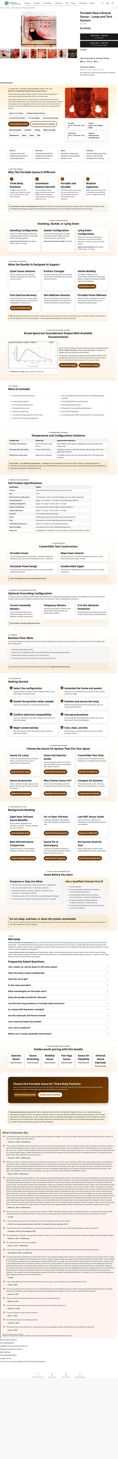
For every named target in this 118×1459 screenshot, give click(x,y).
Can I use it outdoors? (19, 1027)
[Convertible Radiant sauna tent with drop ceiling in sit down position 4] (42, 53)
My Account (52, 1377)
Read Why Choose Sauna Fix (55, 793)
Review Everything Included (25, 1095)
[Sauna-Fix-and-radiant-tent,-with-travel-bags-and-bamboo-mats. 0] (4, 53)
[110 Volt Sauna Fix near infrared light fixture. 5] (52, 53)
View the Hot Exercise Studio (55, 772)
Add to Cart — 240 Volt (99, 44)
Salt (67, 3)
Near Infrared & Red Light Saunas (23, 8)
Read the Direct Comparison (55, 858)
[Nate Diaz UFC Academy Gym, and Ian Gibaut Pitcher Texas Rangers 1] (15, 53)
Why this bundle (15, 130)
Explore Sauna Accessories (21, 793)
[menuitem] (114, 8)
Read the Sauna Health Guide (90, 858)
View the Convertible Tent (88, 772)
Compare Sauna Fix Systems (89, 793)
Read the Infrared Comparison (56, 833)
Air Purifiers (47, 3)
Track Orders (66, 1377)
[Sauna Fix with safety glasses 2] (25, 53)
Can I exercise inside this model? (24, 1021)
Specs (24, 135)
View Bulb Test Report (68, 365)
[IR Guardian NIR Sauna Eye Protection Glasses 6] (62, 53)
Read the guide (16, 1063)
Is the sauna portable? (19, 985)
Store (8, 8)
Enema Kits (83, 3)
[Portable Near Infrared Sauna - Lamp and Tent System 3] (34, 53)
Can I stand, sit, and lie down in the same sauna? (32, 966)
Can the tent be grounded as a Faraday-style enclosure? (36, 1003)
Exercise (37, 3)
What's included (49, 130)
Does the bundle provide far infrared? (27, 997)
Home (2, 8)
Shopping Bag (79, 1377)
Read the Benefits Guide (20, 833)
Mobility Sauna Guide (87, 286)
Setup (32, 135)
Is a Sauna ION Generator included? (26, 1009)
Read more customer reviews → (13, 1334)
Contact (92, 3)
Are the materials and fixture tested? (27, 1015)
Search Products (38, 1377)
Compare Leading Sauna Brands (23, 858)
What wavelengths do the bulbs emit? (27, 991)
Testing (37, 130)
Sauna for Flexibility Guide (21, 308)
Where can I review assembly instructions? (30, 1033)
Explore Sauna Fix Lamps (20, 772)
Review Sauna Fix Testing (89, 365)
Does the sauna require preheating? (26, 972)
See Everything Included (19, 124)
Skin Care (58, 3)
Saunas (27, 3)
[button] (12, 3)
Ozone (73, 3)
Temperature (14, 135)
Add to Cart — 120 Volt (99, 37)
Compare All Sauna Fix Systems (43, 124)
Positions (28, 130)
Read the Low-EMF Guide (88, 833)
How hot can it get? (18, 979)
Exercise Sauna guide (53, 318)
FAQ (38, 135)
